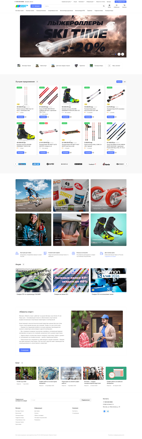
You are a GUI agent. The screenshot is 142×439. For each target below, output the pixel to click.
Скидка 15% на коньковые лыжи (102, 294)
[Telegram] (107, 411)
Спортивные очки (20, 420)
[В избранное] (25, 117)
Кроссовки (18, 424)
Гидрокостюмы (20, 417)
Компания (75, 408)
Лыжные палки (20, 422)
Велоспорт (18, 413)
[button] (112, 54)
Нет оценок (45, 114)
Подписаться (85, 400)
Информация (38, 408)
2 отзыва (112, 112)
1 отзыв (21, 112)
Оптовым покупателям (40, 417)
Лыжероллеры (20, 415)
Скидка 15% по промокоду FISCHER (28, 294)
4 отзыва (67, 148)
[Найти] (104, 6)
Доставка (36, 411)
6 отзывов (89, 112)
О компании (24, 350)
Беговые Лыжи (20, 411)
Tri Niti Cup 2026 (21, 381)
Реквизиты (37, 420)
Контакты (75, 411)
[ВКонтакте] (104, 411)
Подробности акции (110, 256)
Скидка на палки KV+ (61, 294)
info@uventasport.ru (108, 404)
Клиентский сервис (54, 252)
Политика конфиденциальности (116, 435)
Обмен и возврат (38, 415)
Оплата (36, 413)
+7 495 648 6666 (19, 1)
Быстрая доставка (25, 252)
